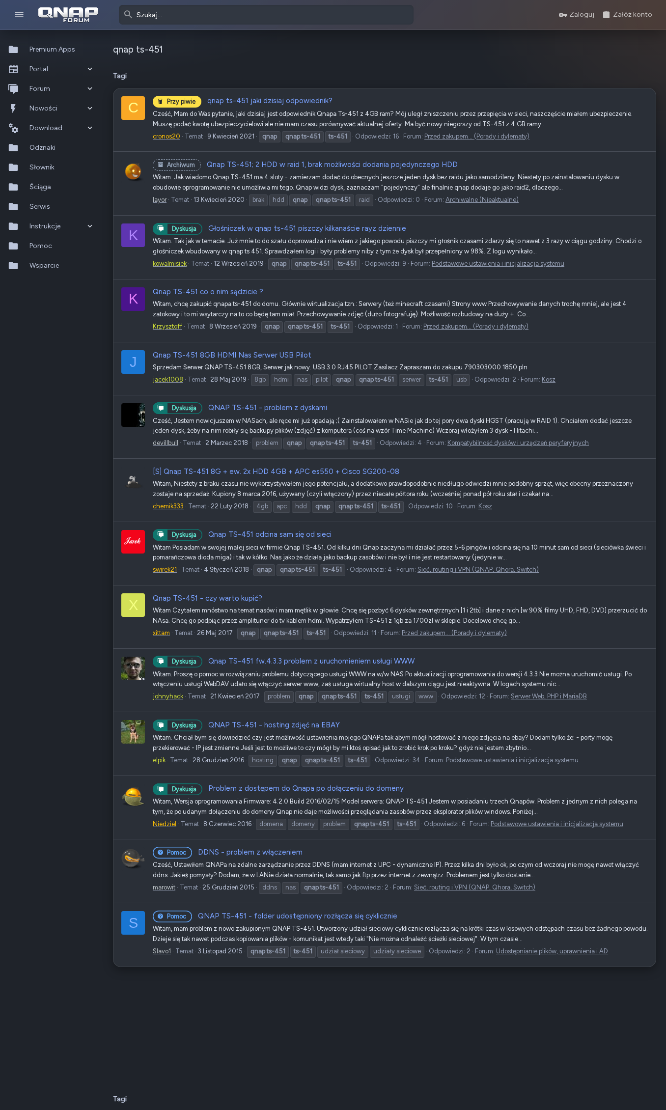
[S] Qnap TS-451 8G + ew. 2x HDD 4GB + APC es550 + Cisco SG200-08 (276, 471)
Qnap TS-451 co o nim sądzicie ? (208, 291)
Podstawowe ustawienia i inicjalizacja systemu (498, 263)
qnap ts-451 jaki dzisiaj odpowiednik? (250, 100)
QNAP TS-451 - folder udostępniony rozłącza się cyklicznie (282, 916)
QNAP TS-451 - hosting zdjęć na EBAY (256, 725)
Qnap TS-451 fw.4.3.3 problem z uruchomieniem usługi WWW (293, 661)
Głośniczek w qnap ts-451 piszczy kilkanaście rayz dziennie (289, 228)
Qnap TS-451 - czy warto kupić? (207, 598)
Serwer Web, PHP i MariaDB (549, 696)
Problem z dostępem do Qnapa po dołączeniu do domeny (288, 788)
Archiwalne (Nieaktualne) (482, 199)
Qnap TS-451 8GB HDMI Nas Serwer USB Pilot (232, 355)
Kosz (548, 379)
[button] (19, 15)
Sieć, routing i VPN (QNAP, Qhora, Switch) (478, 569)
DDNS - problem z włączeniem (235, 852)
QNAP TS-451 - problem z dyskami (249, 407)
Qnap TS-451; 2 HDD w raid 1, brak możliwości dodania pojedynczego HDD (312, 164)
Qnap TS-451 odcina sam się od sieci (252, 534)
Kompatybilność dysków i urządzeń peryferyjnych (518, 442)
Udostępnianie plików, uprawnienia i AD (552, 951)
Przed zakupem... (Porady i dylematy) (476, 136)
